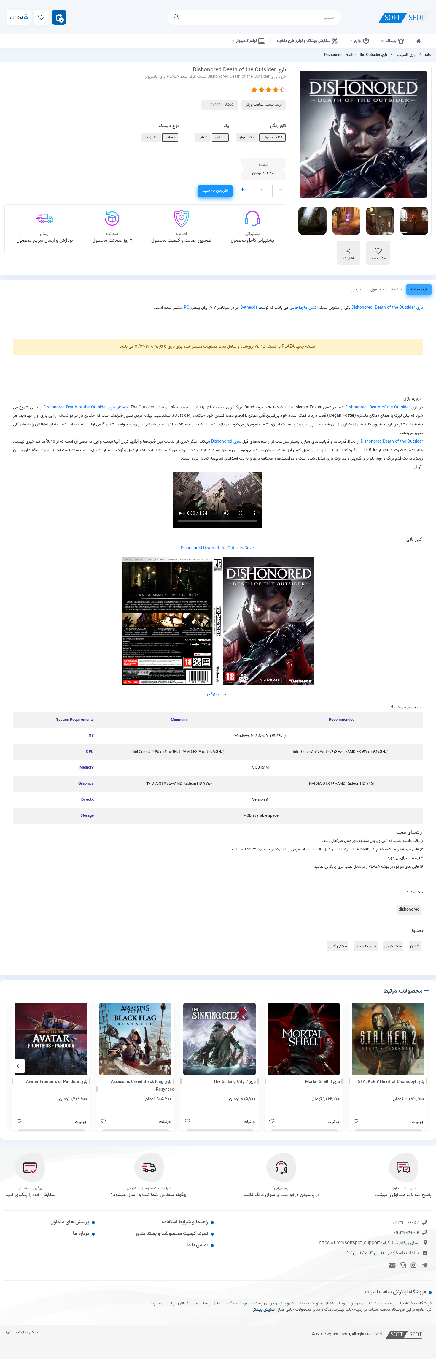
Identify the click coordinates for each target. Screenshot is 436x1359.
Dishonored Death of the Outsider (392, 441)
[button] (418, 1066)
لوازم (358, 41)
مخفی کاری (337, 946)
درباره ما (81, 1234)
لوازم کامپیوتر (247, 41)
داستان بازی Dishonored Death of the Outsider (86, 407)
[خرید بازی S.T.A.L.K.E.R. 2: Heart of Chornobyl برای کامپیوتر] (388, 1039)
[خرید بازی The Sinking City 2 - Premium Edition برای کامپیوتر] (219, 1039)
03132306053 (405, 1223)
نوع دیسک (169, 126)
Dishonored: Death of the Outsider (383, 307)
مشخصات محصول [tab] (386, 289)
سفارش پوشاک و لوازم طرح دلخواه (304, 41)
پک (226, 126)
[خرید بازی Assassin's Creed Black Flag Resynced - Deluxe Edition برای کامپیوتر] (135, 1039)
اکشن (414, 946)
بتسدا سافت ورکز (260, 105)
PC (186, 307)
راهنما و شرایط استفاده (185, 1222)
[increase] (242, 190)
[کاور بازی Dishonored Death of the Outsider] (218, 621)
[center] (176, 17)
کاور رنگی (278, 126)
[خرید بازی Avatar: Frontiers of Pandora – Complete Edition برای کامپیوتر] (51, 1039)
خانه (428, 55)
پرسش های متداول (69, 1222)
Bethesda (249, 307)
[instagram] (413, 1265)
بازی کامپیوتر (406, 55)
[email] (391, 1265)
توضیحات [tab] (419, 289)
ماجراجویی (393, 946)
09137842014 (406, 1233)
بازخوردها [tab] (353, 289)
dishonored (409, 909)
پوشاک (391, 41)
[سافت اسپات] (406, 1334)
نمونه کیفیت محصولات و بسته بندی (172, 1234)
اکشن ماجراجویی (304, 307)
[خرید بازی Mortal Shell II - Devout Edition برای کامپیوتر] (304, 1039)
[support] (402, 1265)
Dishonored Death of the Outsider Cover (218, 548)
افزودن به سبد (215, 190)
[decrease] (281, 190)
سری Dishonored (226, 441)
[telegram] (423, 1265)
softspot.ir (341, 1334)
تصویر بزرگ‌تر (216, 694)
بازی (419, 307)
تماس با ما (197, 1245)
